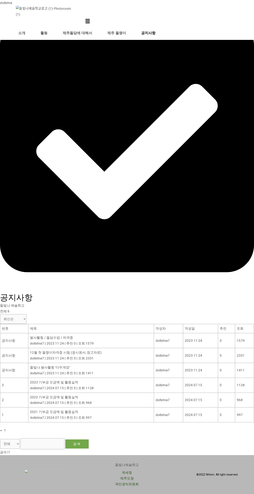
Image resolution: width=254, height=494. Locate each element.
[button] (87, 21)
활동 (44, 33)
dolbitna (6, 3)
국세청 (127, 473)
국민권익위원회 (127, 484)
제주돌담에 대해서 (77, 33)
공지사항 (148, 33)
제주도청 (127, 478)
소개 (21, 33)
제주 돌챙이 (116, 33)
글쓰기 (5, 452)
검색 (77, 444)
